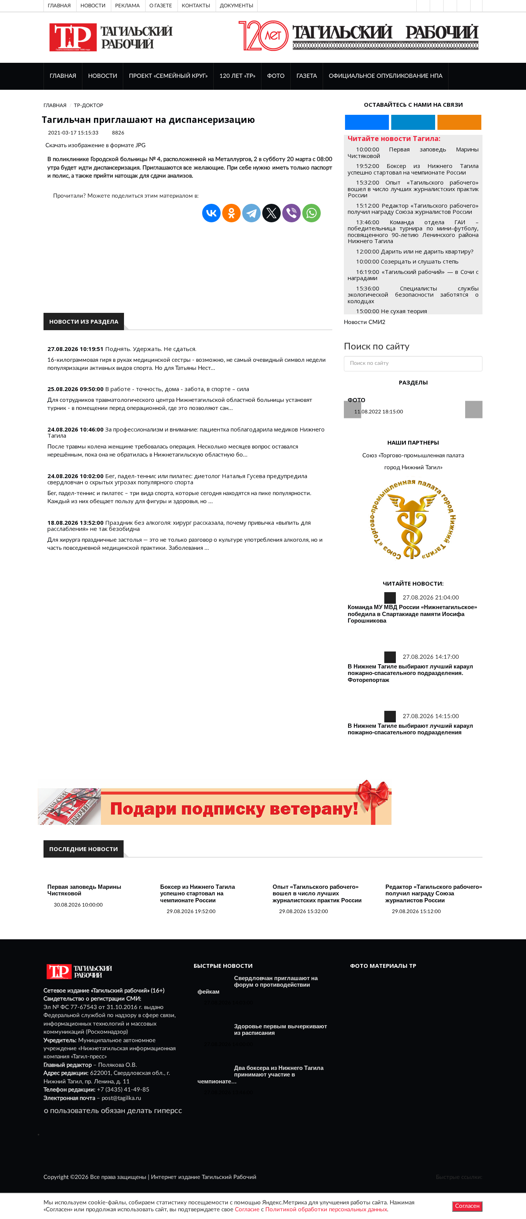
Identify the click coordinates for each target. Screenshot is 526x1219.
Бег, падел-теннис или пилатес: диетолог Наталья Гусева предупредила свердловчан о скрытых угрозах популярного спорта (177, 479)
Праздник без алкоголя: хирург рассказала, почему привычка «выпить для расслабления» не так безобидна (179, 526)
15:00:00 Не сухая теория (391, 311)
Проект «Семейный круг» (168, 76)
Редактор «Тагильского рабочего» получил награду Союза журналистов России (433, 893)
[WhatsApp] (311, 213)
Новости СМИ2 (364, 322)
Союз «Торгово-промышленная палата (413, 455)
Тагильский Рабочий (229, 1177)
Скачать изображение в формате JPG (95, 145)
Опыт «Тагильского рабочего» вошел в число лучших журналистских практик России (317, 893)
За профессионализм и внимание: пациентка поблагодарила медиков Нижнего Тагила (186, 432)
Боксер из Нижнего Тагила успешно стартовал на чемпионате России (197, 893)
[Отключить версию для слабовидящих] (436, 6)
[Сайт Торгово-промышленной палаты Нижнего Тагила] (413, 520)
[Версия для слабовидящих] (422, 6)
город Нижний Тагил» (413, 467)
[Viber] (291, 213)
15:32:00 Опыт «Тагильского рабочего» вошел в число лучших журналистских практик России (413, 188)
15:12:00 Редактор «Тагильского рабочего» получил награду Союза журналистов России (413, 208)
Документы (236, 5)
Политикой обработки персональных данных (326, 1209)
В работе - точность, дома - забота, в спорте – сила (177, 389)
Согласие (247, 1209)
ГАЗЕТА (307, 76)
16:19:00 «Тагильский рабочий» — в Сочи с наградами (413, 275)
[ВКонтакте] (449, 6)
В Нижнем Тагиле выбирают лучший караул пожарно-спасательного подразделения (410, 729)
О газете (160, 5)
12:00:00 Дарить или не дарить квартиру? (415, 251)
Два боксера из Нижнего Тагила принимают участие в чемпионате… (260, 1075)
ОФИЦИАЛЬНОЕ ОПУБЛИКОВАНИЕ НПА (385, 76)
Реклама (127, 5)
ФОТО (276, 76)
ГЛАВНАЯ (63, 76)
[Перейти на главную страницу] (110, 37)
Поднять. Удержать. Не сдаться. (150, 349)
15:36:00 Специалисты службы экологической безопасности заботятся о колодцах (413, 294)
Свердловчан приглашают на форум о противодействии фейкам (258, 985)
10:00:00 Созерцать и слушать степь (407, 261)
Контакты (196, 5)
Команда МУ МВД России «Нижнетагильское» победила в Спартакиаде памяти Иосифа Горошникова (412, 614)
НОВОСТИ (102, 76)
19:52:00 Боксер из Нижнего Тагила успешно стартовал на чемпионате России (413, 169)
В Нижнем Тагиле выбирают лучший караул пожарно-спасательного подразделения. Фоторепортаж (410, 673)
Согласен (467, 1206)
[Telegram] (463, 6)
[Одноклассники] (476, 6)
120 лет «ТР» (237, 76)
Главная (59, 5)
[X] (271, 213)
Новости (93, 5)
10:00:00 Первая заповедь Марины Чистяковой (413, 152)
